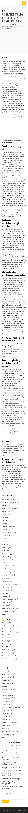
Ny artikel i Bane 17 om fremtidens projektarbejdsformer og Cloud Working (12, 748)
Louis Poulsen (6, 578)
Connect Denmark (7, 533)
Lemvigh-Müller (7, 575)
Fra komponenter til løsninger (11, 779)
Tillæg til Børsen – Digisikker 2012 (12, 768)
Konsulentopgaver (7, 572)
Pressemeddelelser (8, 599)
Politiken (4, 596)
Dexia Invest (6, 542)
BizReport (5, 518)
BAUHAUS (5, 515)
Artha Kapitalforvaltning (9, 508)
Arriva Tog (5, 505)
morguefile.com (7, 143)
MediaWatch (6, 581)
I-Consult (5, 557)
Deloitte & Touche (7, 539)
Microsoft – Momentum (9, 584)
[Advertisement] (14, 40)
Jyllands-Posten (7, 566)
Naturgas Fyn (6, 587)
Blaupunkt (5, 521)
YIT (3, 614)
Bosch (4, 524)
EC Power (5, 548)
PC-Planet (5, 593)
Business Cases (7, 527)
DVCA (4, 545)
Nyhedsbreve (6, 590)
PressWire (5, 602)
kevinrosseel (14, 141)
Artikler (4, 512)
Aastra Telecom (7, 499)
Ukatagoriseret (6, 611)
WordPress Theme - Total (9, 810)
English (4, 551)
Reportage (5, 605)
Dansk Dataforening (8, 536)
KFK (3, 569)
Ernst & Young (6, 554)
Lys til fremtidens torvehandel (11, 771)
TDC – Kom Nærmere (8, 608)
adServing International (9, 502)
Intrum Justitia (6, 560)
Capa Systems (6, 530)
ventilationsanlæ (13, 73)
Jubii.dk (4, 563)
